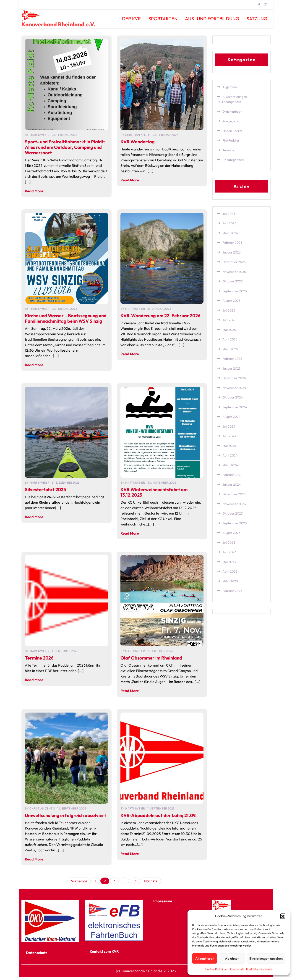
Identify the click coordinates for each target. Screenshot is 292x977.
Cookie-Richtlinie (216, 969)
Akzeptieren (204, 958)
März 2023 (230, 581)
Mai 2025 (229, 330)
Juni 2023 (229, 552)
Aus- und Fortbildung (212, 18)
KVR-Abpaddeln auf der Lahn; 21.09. (158, 815)
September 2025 (234, 291)
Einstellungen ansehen (266, 958)
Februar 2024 (232, 475)
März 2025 (230, 349)
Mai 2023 (229, 562)
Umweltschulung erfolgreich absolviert (65, 815)
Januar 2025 (231, 368)
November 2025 (234, 272)
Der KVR (131, 18)
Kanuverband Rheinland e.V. (58, 24)
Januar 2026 (231, 252)
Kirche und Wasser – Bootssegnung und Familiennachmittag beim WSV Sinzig (66, 318)
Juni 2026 (229, 223)
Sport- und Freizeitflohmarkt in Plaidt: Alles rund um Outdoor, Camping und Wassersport (65, 147)
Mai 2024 (229, 446)
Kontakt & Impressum (259, 969)
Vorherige (79, 881)
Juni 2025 (229, 320)
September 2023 (234, 523)
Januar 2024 (231, 484)
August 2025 (231, 301)
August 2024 (231, 417)
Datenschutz (236, 969)
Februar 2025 (232, 359)
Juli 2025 (228, 310)
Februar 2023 (232, 591)
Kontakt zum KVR (104, 951)
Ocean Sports (232, 131)
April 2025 (229, 339)
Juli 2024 (228, 426)
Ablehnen (232, 958)
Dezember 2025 (234, 262)
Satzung (257, 18)
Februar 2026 (232, 243)
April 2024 (229, 455)
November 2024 (234, 388)
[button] (283, 916)
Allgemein (229, 87)
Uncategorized (233, 160)
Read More (34, 191)
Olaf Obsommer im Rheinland (151, 658)
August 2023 (231, 533)
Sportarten (163, 18)
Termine (228, 150)
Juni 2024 (229, 436)
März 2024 (230, 465)
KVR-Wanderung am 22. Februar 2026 (160, 315)
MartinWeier (39, 135)
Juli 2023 (228, 543)
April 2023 (229, 571)
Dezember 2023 (234, 494)
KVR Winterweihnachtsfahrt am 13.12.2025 (154, 492)
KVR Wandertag (137, 142)
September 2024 (234, 407)
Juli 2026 (228, 214)
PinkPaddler (231, 140)
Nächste (151, 881)
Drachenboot (232, 111)
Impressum (162, 901)
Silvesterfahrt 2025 (45, 489)
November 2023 (234, 504)
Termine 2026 (39, 658)
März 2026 (230, 233)
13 (135, 881)
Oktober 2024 (232, 397)
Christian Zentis (137, 135)
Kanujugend (230, 121)
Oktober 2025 (232, 281)
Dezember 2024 (234, 378)
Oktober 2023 (232, 513)
